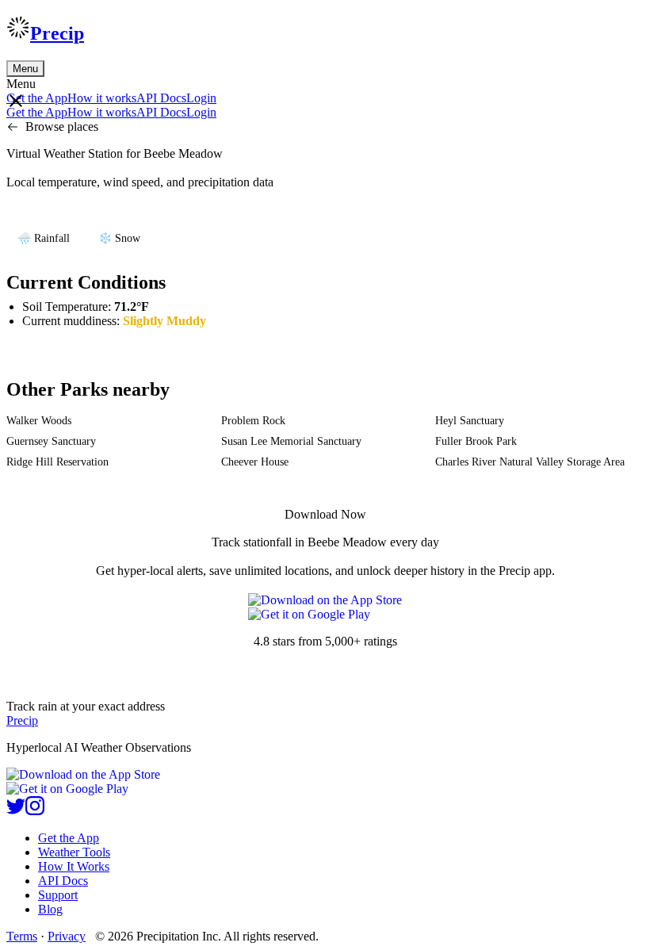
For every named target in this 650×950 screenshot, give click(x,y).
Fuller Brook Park (476, 441)
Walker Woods (38, 421)
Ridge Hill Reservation (57, 462)
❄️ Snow (119, 238)
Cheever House (255, 462)
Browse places (61, 126)
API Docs (161, 98)
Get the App (68, 838)
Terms (21, 936)
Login (201, 98)
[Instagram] (34, 811)
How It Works (73, 866)
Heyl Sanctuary (469, 421)
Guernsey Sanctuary (51, 441)
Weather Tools (74, 852)
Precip (57, 33)
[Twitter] (15, 811)
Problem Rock (253, 421)
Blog (50, 909)
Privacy (67, 936)
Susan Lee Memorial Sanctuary (291, 441)
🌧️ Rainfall (43, 238)
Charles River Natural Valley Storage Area (530, 462)
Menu (25, 69)
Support (58, 895)
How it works (101, 98)
